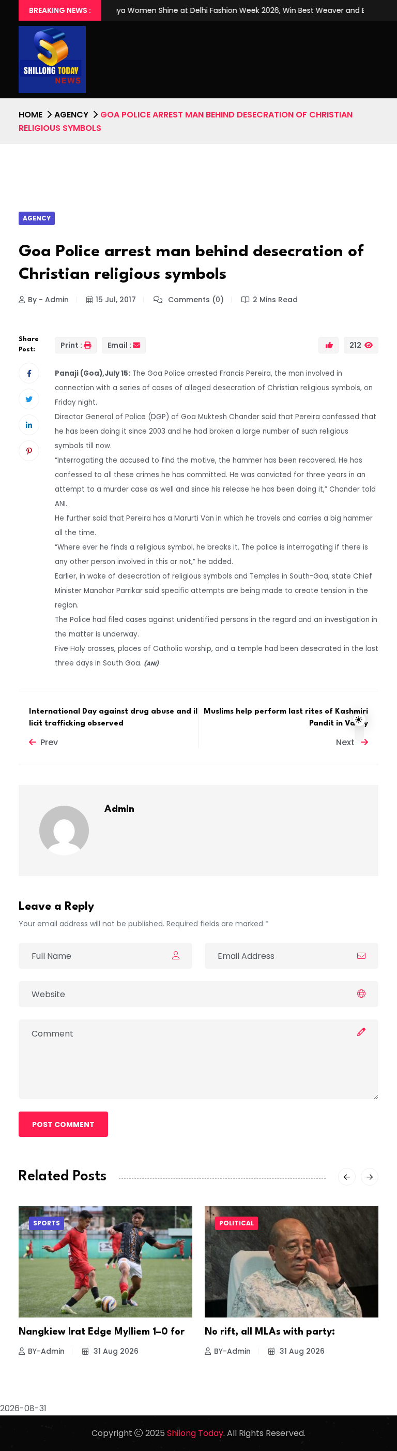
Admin (119, 809)
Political (236, 1223)
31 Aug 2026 (115, 1351)
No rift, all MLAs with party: (270, 1332)
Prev (49, 742)
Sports (46, 1223)
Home (30, 115)
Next (346, 742)
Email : (119, 345)
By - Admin (48, 299)
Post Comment (63, 1124)
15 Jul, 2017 (116, 299)
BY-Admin (46, 1351)
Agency (71, 115)
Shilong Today (195, 1433)
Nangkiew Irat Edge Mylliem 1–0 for (102, 1332)
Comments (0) (195, 299)
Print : (71, 345)
